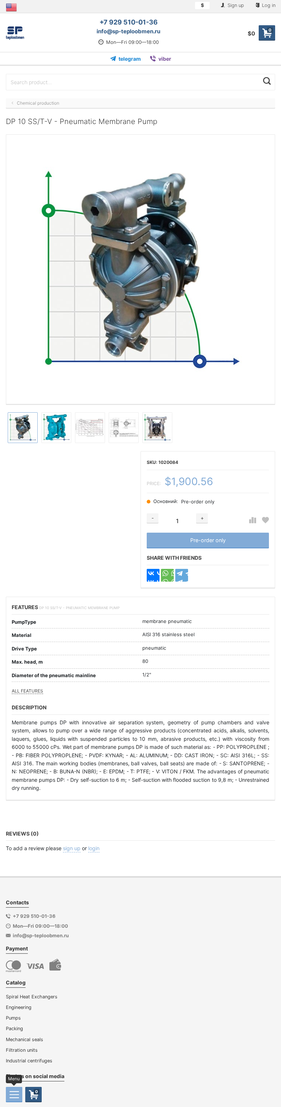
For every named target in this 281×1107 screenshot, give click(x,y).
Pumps (13, 1018)
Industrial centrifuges (29, 1060)
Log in (268, 5)
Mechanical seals (24, 1039)
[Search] (267, 81)
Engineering (18, 1007)
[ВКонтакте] (153, 575)
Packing (14, 1028)
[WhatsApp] (167, 575)
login (94, 848)
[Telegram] (181, 575)
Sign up (235, 5)
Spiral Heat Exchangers (31, 996)
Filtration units (22, 1050)
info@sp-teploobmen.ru (128, 31)
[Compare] (252, 520)
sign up (71, 848)
